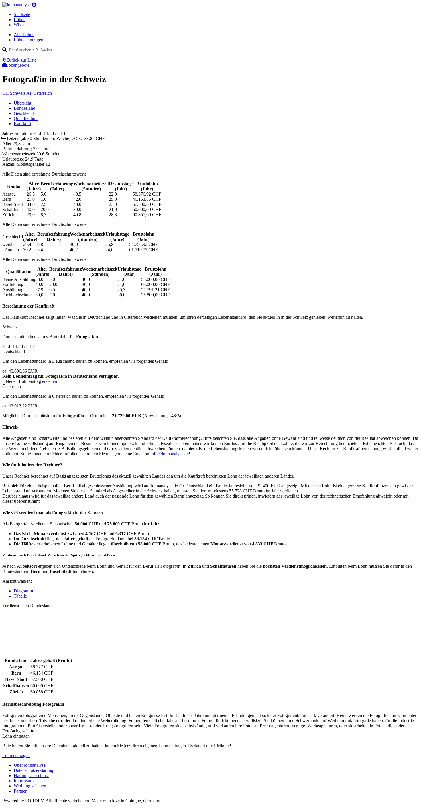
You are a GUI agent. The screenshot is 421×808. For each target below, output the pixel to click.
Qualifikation (26, 118)
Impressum (24, 780)
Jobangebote (18, 65)
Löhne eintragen (28, 39)
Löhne (19, 19)
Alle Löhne (24, 34)
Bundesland (24, 108)
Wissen (20, 24)
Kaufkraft (22, 123)
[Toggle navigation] (34, 4)
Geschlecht (24, 113)
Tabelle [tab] (20, 596)
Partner (20, 791)
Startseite (22, 14)
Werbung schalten (30, 785)
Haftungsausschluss (31, 775)
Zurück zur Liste (21, 60)
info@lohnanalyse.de (169, 453)
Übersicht (22, 102)
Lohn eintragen (16, 755)
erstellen (49, 381)
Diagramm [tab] (23, 590)
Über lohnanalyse (30, 765)
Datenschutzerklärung (33, 770)
